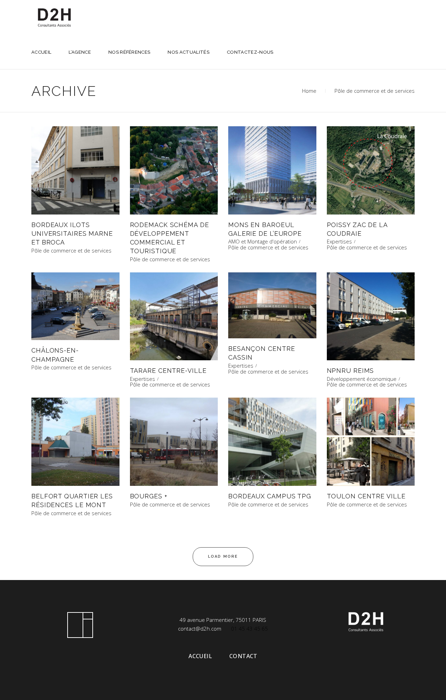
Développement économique (362, 379)
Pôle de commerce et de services (71, 250)
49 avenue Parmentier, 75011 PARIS (222, 619)
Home (309, 90)
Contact (243, 656)
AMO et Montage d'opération (262, 241)
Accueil (200, 656)
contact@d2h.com (199, 628)
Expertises (339, 241)
